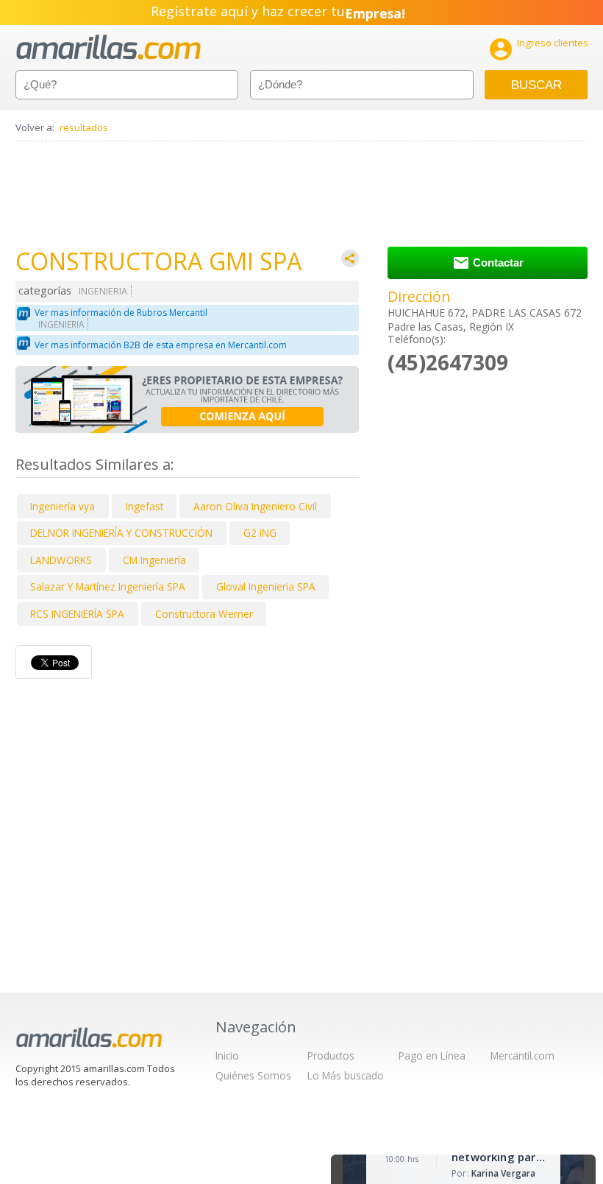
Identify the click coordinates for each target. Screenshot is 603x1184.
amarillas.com (108, 47)
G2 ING (259, 533)
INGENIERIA (103, 291)
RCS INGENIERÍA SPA (77, 614)
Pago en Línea (432, 1056)
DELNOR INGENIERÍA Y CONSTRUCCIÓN (121, 533)
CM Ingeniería (154, 560)
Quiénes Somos (253, 1075)
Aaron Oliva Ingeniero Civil (255, 506)
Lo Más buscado (345, 1075)
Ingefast (144, 506)
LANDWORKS (61, 560)
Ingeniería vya (62, 506)
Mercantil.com (522, 1056)
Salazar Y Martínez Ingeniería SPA (107, 586)
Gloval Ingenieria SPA (265, 586)
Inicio (227, 1056)
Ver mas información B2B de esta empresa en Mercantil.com (161, 345)
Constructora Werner (204, 614)
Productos (330, 1056)
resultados (84, 127)
